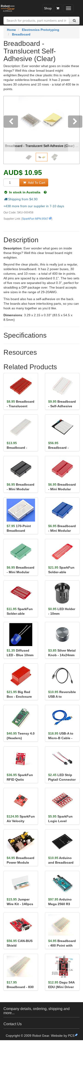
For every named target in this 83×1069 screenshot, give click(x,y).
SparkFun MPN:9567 (35, 218)
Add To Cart (36, 182)
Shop (48, 8)
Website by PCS (62, 1035)
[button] (9, 130)
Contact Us (12, 1024)
